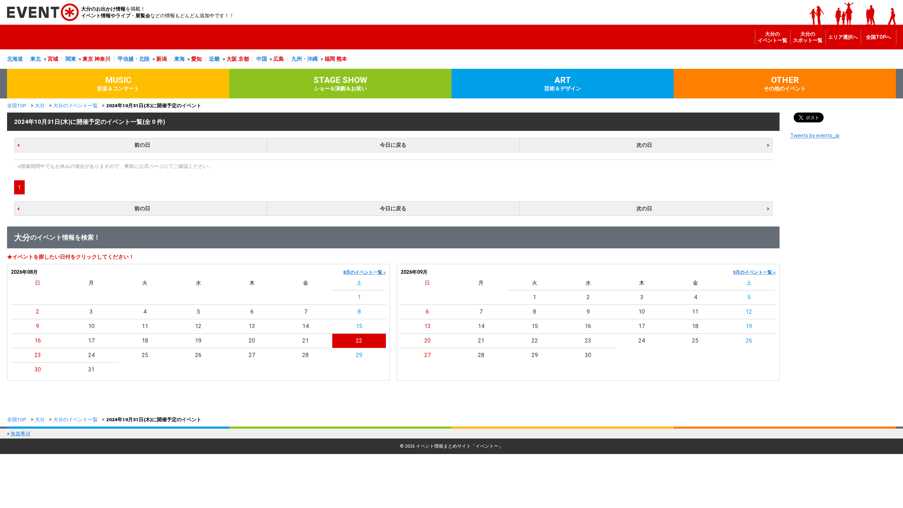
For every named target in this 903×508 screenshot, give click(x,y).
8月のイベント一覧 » (364, 272)
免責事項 (20, 433)
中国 (261, 59)
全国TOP (16, 105)
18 (145, 340)
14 (305, 326)
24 (91, 355)
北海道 (15, 59)
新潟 (161, 59)
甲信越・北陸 (134, 59)
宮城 (53, 59)
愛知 (196, 59)
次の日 (644, 145)
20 (252, 340)
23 (38, 355)
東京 (88, 59)
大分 (40, 105)
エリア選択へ (843, 37)
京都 (243, 59)
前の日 (142, 145)
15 (359, 326)
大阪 (231, 59)
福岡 (330, 59)
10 (91, 326)
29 (359, 355)
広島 (278, 59)
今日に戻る (393, 145)
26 (198, 355)
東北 (35, 59)
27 (252, 355)
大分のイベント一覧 (772, 37)
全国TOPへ (878, 37)
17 (91, 340)
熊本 (342, 59)
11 (145, 326)
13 (252, 326)
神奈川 (102, 59)
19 (198, 340)
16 (38, 340)
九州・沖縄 (304, 59)
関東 (71, 59)
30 (38, 369)
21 (305, 340)
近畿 (214, 59)
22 (359, 340)
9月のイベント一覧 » (754, 272)
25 (145, 355)
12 (198, 326)
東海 (179, 59)
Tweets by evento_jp (815, 135)
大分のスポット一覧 (808, 37)
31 (91, 369)
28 (305, 355)
